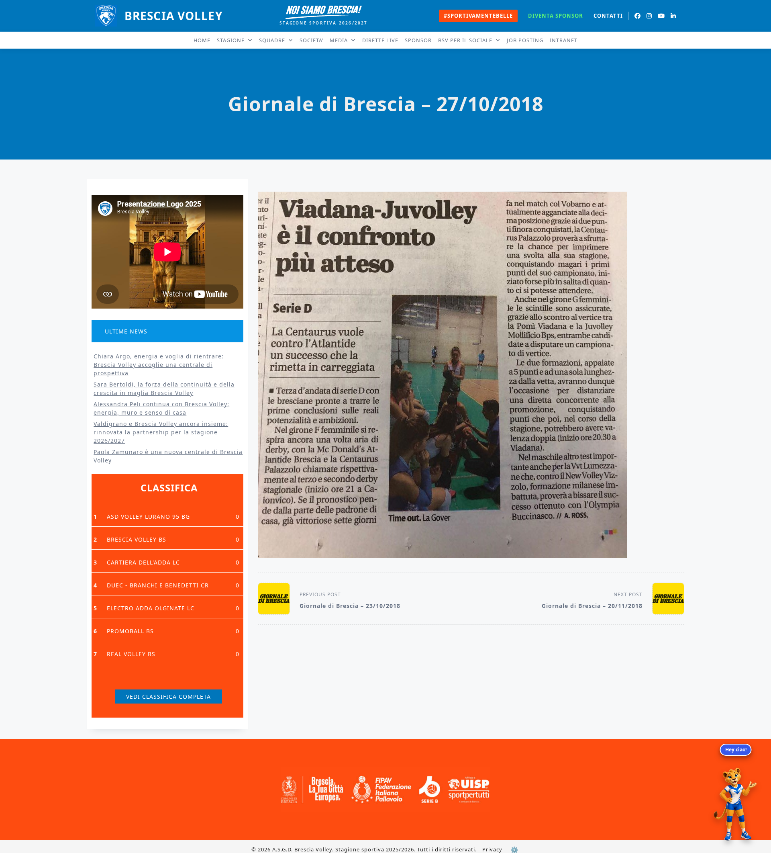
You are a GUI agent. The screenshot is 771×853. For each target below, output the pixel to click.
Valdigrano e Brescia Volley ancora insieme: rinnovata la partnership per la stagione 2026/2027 (161, 432)
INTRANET (563, 40)
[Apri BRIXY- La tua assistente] (735, 804)
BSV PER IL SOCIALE (465, 40)
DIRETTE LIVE (380, 40)
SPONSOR (418, 40)
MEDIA (339, 40)
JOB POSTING (525, 40)
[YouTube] (661, 16)
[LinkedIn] (673, 16)
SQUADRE (272, 40)
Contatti (608, 15)
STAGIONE (231, 40)
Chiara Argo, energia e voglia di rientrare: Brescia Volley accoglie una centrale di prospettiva (159, 364)
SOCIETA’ (311, 40)
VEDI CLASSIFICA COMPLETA (168, 696)
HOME (202, 40)
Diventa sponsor (555, 15)
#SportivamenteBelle (478, 15)
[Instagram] (649, 16)
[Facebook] (637, 16)
